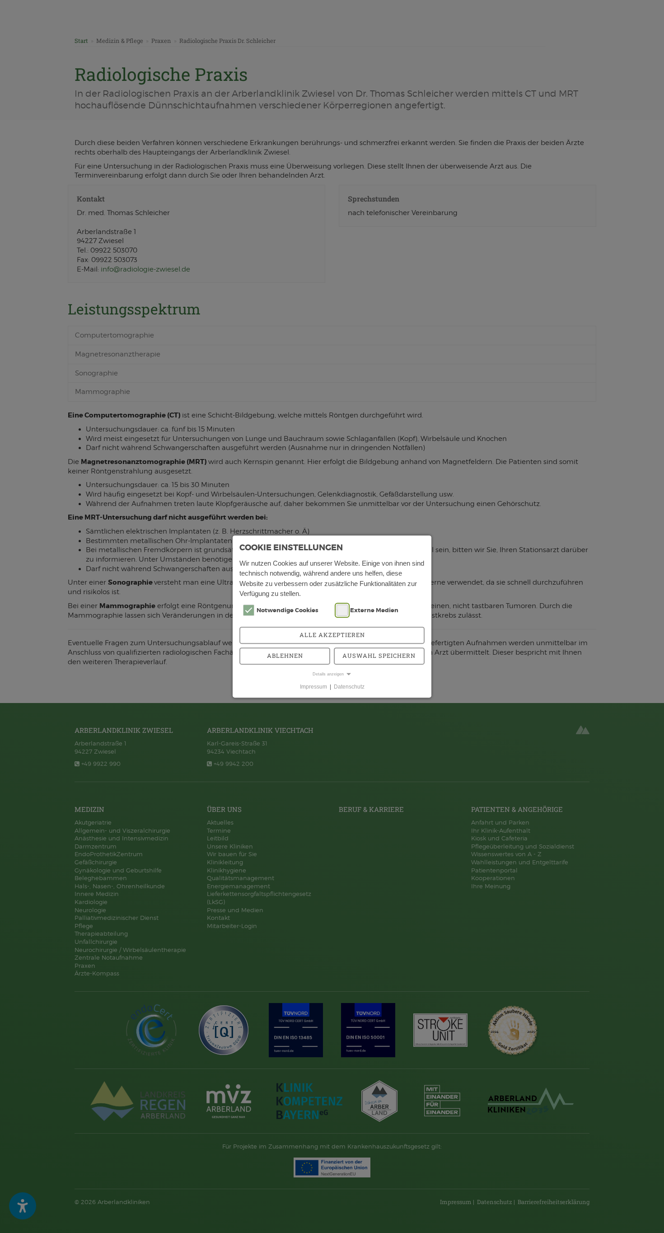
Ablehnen (285, 656)
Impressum (313, 687)
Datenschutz (349, 687)
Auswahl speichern (379, 656)
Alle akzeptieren (332, 635)
